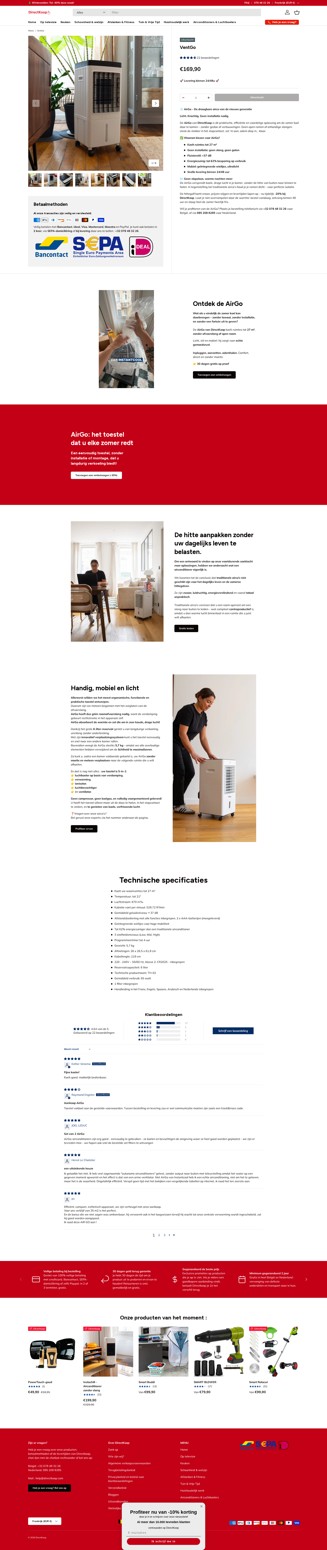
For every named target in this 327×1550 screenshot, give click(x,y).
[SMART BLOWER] (219, 1351)
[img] (72, 1058)
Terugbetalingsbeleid (121, 1470)
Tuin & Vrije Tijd (149, 22)
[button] (297, 12)
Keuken (65, 22)
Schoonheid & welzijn (88, 22)
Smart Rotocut (258, 1382)
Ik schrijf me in (164, 1541)
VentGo (40, 31)
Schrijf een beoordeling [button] (233, 1030)
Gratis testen (186, 628)
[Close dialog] (201, 1506)
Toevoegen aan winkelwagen (214, 374)
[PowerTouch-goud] (53, 1351)
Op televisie (48, 22)
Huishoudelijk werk (176, 22)
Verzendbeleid (117, 1487)
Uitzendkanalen (118, 1501)
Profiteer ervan (84, 828)
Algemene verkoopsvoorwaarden (129, 1463)
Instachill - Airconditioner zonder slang (92, 1386)
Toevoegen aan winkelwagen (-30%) (96, 475)
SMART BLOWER (205, 1382)
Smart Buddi (147, 1382)
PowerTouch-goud (40, 1382)
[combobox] (167, 12)
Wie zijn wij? (116, 1456)
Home (32, 22)
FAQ (246, 2)
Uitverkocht (256, 97)
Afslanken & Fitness (120, 22)
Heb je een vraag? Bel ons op (49, 1487)
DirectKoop (41, 1537)
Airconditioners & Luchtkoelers (214, 22)
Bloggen (113, 1494)
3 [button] (164, 1235)
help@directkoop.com (49, 1478)
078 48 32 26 (262, 2)
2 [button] (159, 1235)
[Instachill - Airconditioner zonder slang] (108, 1351)
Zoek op (113, 1449)
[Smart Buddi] (163, 1351)
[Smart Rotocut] (274, 1351)
